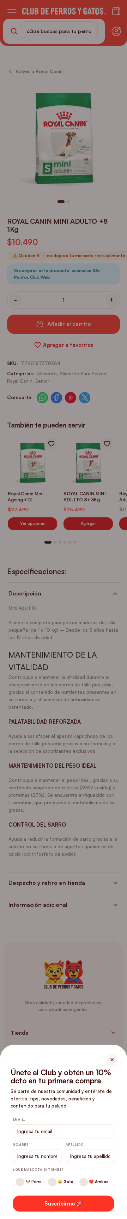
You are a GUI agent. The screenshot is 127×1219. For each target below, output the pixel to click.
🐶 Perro (33, 1181)
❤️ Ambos (98, 1181)
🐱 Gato (64, 1181)
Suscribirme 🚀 (63, 1203)
